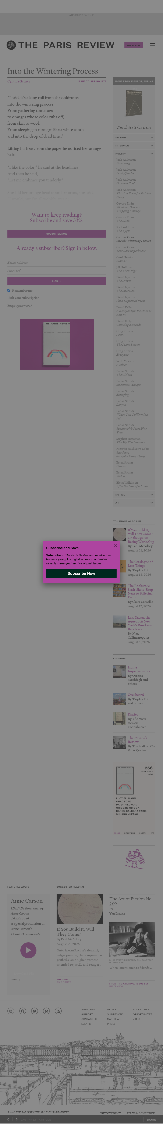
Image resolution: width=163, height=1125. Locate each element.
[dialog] (81, 562)
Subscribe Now (81, 573)
